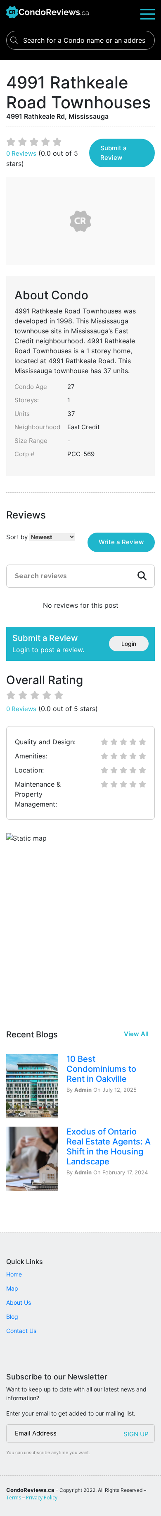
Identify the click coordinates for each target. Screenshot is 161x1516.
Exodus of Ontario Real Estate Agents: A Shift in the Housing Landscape (108, 1146)
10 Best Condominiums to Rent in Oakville (101, 1069)
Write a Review (121, 542)
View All (136, 1034)
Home (14, 1274)
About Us (18, 1302)
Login (128, 643)
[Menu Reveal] (147, 13)
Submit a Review (113, 152)
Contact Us (21, 1330)
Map (12, 1288)
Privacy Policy (41, 1497)
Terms (13, 1497)
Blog (12, 1316)
